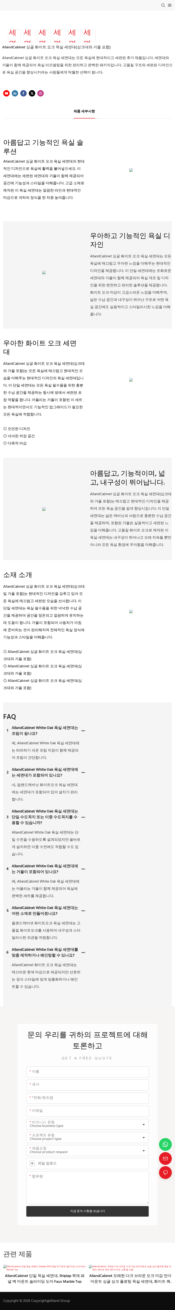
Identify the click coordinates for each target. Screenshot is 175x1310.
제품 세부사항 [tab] (84, 111)
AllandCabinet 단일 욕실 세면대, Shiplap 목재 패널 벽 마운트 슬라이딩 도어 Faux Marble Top (45, 1279)
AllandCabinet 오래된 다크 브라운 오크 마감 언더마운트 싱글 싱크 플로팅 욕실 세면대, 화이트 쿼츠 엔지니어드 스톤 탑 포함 (130, 1279)
